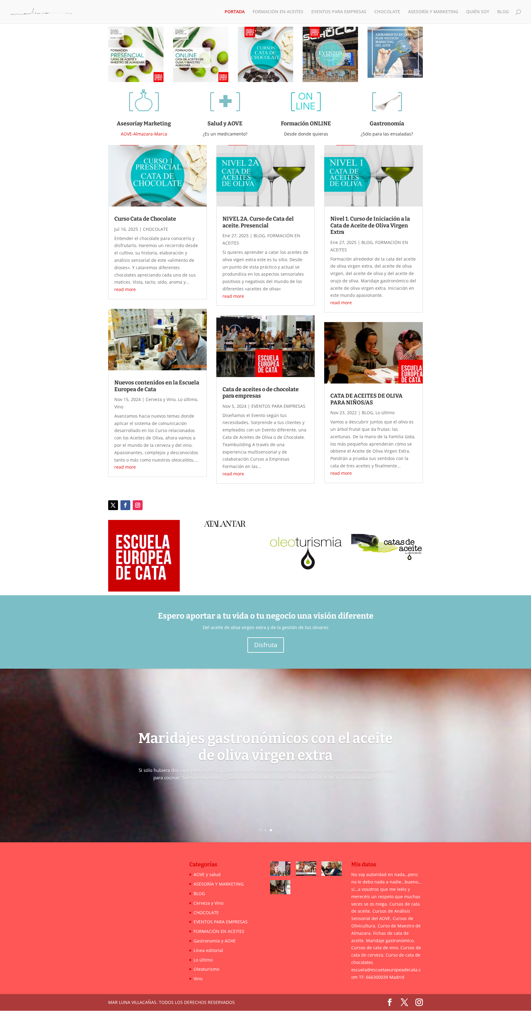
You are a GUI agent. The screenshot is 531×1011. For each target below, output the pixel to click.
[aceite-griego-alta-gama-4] (280, 888)
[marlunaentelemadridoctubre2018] (280, 869)
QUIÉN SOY (477, 12)
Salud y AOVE (224, 123)
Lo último (187, 399)
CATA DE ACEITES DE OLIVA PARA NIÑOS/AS (366, 399)
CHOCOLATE (387, 12)
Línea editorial (208, 950)
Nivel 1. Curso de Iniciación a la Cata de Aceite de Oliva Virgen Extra (370, 225)
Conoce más (265, 793)
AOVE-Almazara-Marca (144, 134)
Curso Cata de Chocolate (145, 218)
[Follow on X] (113, 505)
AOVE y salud (207, 875)
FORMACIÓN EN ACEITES (278, 12)
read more (125, 289)
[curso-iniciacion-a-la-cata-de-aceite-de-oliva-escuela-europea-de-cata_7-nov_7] (331, 869)
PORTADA (235, 12)
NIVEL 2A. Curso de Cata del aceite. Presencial (258, 222)
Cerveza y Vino (160, 399)
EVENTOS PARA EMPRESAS (338, 12)
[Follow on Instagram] (138, 505)
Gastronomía (387, 123)
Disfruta (265, 645)
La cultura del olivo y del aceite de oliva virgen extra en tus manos (265, 744)
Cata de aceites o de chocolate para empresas (260, 392)
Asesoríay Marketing (144, 123)
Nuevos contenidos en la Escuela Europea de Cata (156, 386)
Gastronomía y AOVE (215, 941)
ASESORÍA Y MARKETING (433, 12)
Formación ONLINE (306, 123)
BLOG (503, 12)
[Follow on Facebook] (125, 505)
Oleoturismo (206, 969)
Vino (118, 407)
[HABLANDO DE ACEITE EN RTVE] (306, 869)
